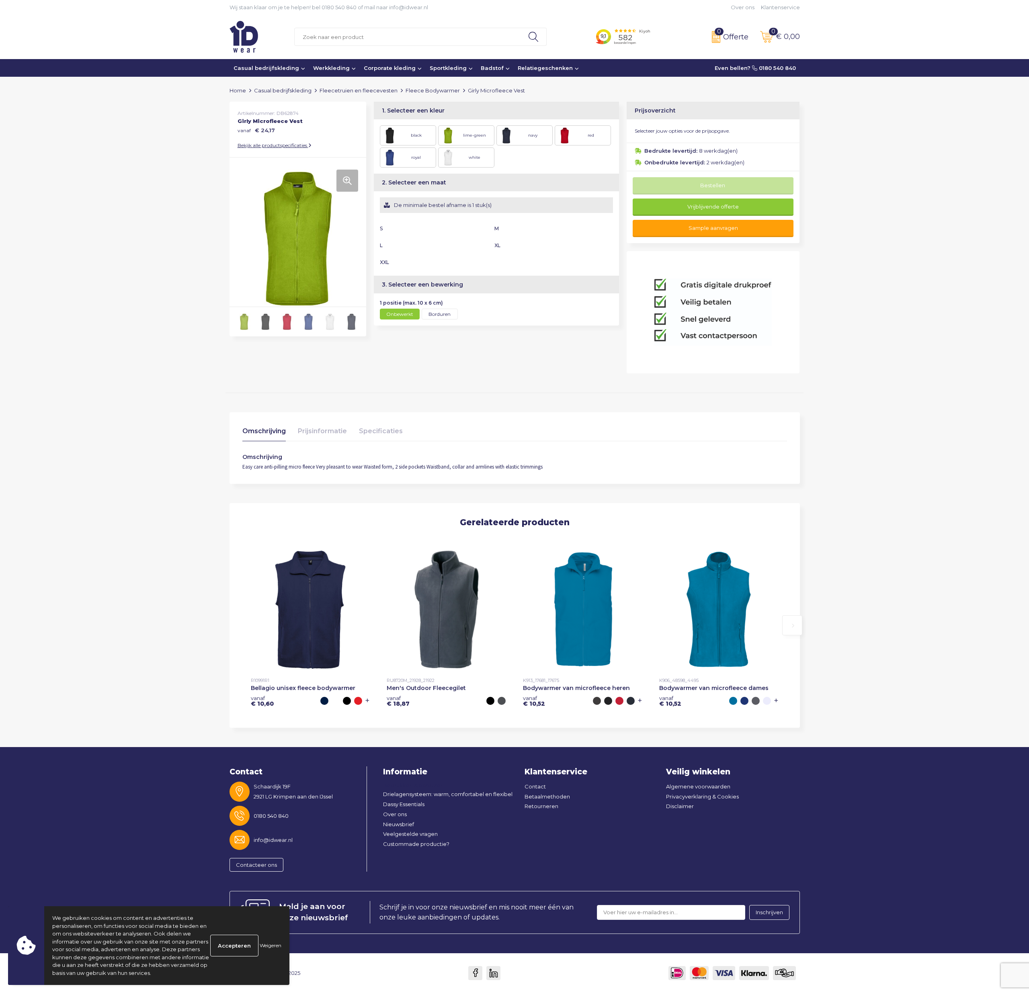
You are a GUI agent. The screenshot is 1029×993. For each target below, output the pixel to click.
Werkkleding (331, 68)
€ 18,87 (398, 700)
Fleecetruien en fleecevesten (359, 90)
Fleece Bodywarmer (433, 90)
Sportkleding (448, 68)
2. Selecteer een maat (414, 182)
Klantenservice (780, 7)
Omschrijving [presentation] (264, 431)
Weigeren (270, 945)
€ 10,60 (262, 700)
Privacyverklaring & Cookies (702, 796)
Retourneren (541, 806)
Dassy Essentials (403, 804)
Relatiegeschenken (545, 68)
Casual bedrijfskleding (266, 68)
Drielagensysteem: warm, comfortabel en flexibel (447, 794)
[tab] (264, 433)
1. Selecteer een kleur (413, 110)
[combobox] (407, 37)
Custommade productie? (416, 844)
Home (238, 90)
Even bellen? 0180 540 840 (755, 68)
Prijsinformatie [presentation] (322, 431)
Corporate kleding (390, 68)
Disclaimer (680, 806)
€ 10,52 (534, 700)
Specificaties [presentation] (381, 431)
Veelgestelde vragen (410, 834)
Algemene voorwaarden (698, 786)
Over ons (742, 7)
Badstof (492, 68)
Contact (535, 786)
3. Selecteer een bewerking (422, 284)
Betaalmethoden (547, 796)
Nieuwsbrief (398, 824)
